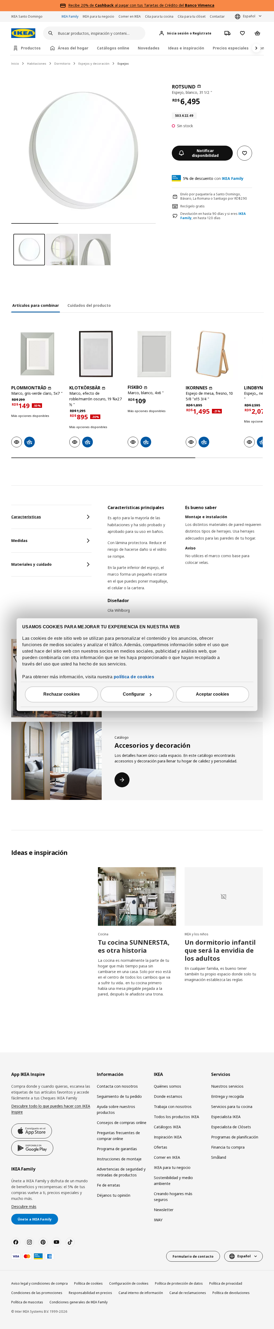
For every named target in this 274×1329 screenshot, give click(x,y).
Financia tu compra (228, 1147)
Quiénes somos (167, 1086)
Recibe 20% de (81, 5)
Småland (218, 1157)
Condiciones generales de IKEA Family (79, 1302)
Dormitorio (62, 63)
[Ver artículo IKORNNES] (212, 354)
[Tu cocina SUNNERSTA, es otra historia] (137, 896)
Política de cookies (88, 1283)
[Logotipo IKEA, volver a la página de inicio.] (23, 33)
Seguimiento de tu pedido (119, 1096)
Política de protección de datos (179, 1283)
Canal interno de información (141, 1293)
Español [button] (249, 16)
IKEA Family (70, 16)
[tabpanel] (185, 562)
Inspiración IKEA (168, 1137)
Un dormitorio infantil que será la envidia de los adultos (220, 950)
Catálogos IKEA (167, 1126)
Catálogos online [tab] (113, 48)
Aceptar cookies (212, 694)
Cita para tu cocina (159, 16)
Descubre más (23, 1206)
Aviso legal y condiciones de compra (39, 1283)
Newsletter (163, 1209)
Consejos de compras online (121, 1122)
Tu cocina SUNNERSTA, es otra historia (134, 946)
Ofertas (160, 1147)
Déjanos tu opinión (113, 1195)
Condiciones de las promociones (36, 1293)
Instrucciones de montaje (119, 1158)
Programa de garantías (117, 1148)
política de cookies (134, 677)
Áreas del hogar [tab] (73, 48)
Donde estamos (168, 1096)
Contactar (217, 16)
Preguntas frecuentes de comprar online (118, 1135)
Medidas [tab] (19, 540)
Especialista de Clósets (231, 1126)
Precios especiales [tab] (231, 48)
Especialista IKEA (226, 1116)
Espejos (123, 63)
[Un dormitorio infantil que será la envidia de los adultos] (224, 896)
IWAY (158, 1219)
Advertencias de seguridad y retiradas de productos (121, 1172)
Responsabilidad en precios (90, 1293)
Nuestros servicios (227, 1086)
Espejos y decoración (93, 63)
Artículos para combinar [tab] (35, 305)
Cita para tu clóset (192, 16)
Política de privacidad (225, 1283)
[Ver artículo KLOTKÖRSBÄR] (95, 354)
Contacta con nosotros (117, 1086)
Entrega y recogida (227, 1096)
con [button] (213, 178)
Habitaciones (36, 63)
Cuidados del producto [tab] (89, 305)
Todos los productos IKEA (176, 1116)
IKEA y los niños (196, 934)
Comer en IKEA (130, 16)
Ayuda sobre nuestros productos (116, 1109)
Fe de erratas (108, 1185)
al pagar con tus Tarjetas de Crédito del (154, 5)
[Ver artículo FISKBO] (154, 354)
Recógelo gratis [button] (192, 206)
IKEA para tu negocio (98, 16)
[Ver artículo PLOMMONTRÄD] (37, 354)
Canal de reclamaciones (187, 1293)
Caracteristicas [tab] (26, 516)
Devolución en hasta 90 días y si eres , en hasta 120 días (213, 216)
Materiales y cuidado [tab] (31, 564)
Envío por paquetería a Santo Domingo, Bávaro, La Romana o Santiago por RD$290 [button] (213, 196)
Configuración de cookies (129, 1283)
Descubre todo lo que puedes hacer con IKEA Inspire (50, 1108)
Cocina (103, 934)
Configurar (134, 694)
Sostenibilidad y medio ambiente (173, 1180)
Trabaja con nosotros (173, 1106)
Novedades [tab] (148, 48)
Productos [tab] (31, 48)
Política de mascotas (27, 1302)
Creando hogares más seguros (173, 1196)
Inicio (15, 63)
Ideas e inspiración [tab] (186, 48)
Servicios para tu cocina (231, 1106)
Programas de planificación (234, 1137)
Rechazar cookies (61, 694)
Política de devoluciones (231, 1293)
